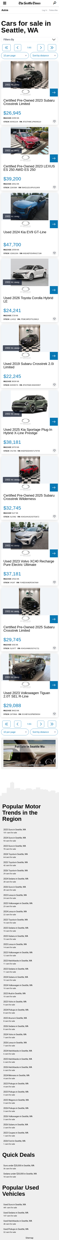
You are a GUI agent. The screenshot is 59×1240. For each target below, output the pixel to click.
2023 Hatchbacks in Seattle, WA (17, 962)
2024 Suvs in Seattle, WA (14, 839)
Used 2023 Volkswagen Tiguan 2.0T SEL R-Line (26, 694)
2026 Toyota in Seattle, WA (15, 872)
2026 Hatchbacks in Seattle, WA (17, 1068)
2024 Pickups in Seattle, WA (15, 1011)
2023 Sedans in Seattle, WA (15, 970)
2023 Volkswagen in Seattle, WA (18, 954)
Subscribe (53, 10)
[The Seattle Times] (29, 3)
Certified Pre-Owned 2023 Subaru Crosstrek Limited (29, 102)
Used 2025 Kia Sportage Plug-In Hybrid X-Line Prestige (27, 431)
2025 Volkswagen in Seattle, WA (18, 904)
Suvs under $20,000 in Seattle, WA (18, 1167)
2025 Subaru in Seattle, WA (15, 937)
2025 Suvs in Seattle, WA (14, 831)
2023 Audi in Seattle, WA (14, 995)
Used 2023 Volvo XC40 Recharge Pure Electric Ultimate (28, 563)
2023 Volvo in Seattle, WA (14, 1003)
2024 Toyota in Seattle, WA (15, 855)
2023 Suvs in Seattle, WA (14, 847)
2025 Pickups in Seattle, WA (15, 1093)
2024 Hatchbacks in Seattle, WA (17, 1052)
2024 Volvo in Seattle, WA (14, 1036)
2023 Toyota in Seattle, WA (15, 921)
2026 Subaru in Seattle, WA (15, 1126)
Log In (44, 10)
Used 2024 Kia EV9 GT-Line (24, 232)
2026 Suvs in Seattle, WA (14, 888)
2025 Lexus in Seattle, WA (15, 945)
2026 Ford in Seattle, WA (14, 1142)
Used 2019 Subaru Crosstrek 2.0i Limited (28, 365)
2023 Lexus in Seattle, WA (15, 896)
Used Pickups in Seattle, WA (15, 1230)
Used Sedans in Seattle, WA (15, 1214)
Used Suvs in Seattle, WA (14, 1206)
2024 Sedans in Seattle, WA (15, 880)
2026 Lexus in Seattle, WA (15, 1044)
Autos (4, 10)
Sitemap (29, 1238)
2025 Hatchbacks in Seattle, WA (17, 1060)
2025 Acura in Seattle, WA (15, 1019)
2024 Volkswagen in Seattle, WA (18, 986)
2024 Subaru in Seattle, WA (15, 978)
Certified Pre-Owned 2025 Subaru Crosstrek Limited (29, 628)
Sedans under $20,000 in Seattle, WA (20, 1175)
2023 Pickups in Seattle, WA (15, 1085)
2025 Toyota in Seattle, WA (15, 863)
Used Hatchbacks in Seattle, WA (17, 1222)
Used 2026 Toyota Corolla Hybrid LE (28, 299)
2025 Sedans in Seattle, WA (15, 929)
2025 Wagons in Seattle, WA (16, 1101)
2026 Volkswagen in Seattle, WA (18, 1117)
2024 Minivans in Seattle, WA (16, 1077)
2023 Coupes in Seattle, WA (15, 1134)
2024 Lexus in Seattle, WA (15, 913)
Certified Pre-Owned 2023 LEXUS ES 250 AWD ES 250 (29, 168)
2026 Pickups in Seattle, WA (15, 1109)
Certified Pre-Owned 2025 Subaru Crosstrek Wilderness (29, 497)
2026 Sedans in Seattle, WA (15, 1027)
